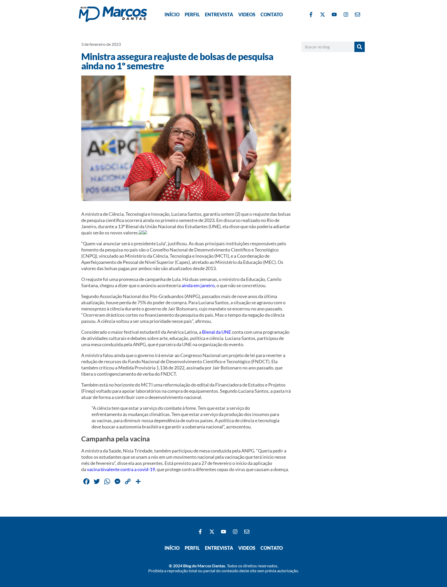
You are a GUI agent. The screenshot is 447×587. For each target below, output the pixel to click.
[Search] (359, 47)
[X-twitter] (322, 14)
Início (172, 14)
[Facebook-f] (311, 14)
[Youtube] (334, 14)
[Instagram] (346, 14)
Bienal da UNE (216, 332)
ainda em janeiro (198, 285)
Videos (246, 14)
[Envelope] (357, 14)
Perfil (192, 14)
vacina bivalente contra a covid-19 (121, 469)
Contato (271, 14)
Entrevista (219, 14)
